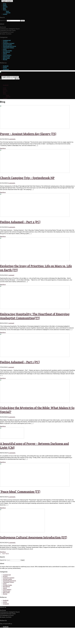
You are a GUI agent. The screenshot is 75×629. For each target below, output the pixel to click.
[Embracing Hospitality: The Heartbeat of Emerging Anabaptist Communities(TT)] (35, 308)
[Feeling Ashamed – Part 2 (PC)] (35, 216)
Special (5, 53)
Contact (5, 14)
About (4, 10)
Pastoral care (6, 56)
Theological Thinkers (8, 48)
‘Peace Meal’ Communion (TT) (20, 492)
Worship (5, 59)
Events (5, 5)
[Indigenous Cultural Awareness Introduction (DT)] (22, 532)
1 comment (11, 275)
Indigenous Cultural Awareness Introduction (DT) (33, 537)
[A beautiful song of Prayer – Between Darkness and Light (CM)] (12, 438)
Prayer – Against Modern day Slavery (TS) (28, 134)
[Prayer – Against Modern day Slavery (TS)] (35, 128)
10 (3, 553)
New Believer (6, 52)
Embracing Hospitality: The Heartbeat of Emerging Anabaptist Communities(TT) (35, 316)
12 (6, 553)
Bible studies (6, 58)
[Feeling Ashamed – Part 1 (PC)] (35, 356)
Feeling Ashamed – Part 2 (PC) (20, 222)
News (4, 8)
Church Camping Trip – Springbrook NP (27, 178)
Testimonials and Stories (9, 46)
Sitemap (8, 12)
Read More (3, 148)
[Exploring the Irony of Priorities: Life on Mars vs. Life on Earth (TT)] (35, 260)
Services (5, 7)
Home (4, 4)
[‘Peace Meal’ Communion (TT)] (35, 486)
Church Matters (7, 55)
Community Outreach (8, 43)
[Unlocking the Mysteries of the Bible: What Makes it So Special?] (35, 402)
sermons (5, 42)
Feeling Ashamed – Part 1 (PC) (20, 362)
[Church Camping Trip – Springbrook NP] (35, 172)
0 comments (11, 139)
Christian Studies (7, 51)
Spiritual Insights (7, 45)
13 (8, 553)
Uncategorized (7, 40)
